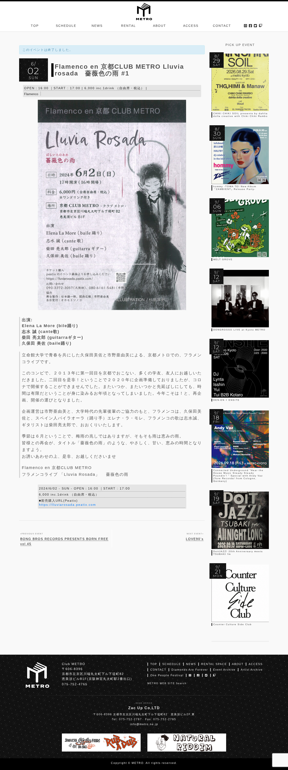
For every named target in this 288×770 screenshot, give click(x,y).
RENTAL (128, 25)
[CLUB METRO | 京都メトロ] (143, 11)
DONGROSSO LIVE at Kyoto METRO (239, 329)
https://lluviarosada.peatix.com (67, 504)
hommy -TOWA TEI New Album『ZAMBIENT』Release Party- (234, 187)
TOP (35, 25)
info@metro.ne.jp (144, 724)
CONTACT (222, 25)
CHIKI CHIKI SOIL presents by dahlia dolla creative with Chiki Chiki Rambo (240, 114)
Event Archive (224, 669)
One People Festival (167, 675)
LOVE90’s (195, 539)
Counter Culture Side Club (232, 624)
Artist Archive (252, 669)
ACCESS (190, 25)
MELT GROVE (223, 259)
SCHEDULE (66, 25)
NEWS (97, 25)
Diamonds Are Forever (189, 669)
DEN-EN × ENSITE (226, 400)
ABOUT (159, 25)
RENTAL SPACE (214, 664)
